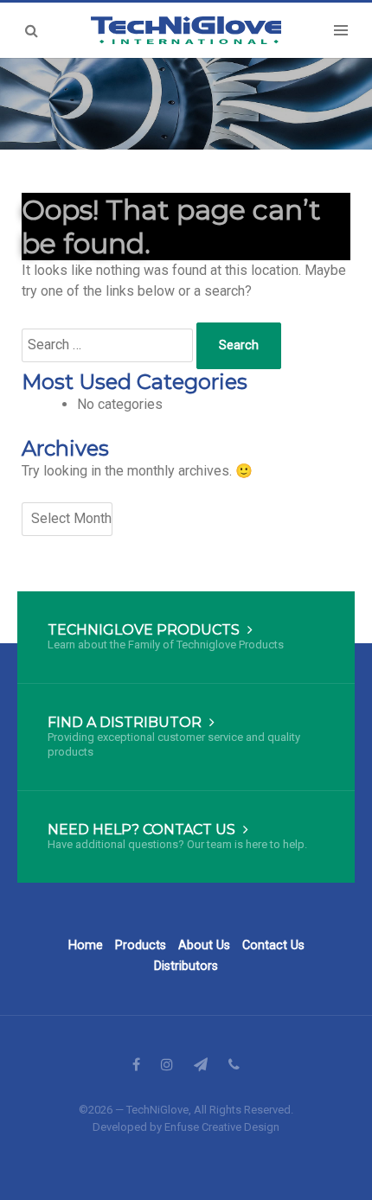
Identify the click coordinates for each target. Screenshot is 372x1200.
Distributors (186, 966)
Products (140, 945)
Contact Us (273, 945)
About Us (204, 945)
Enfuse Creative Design (221, 1126)
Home (85, 945)
